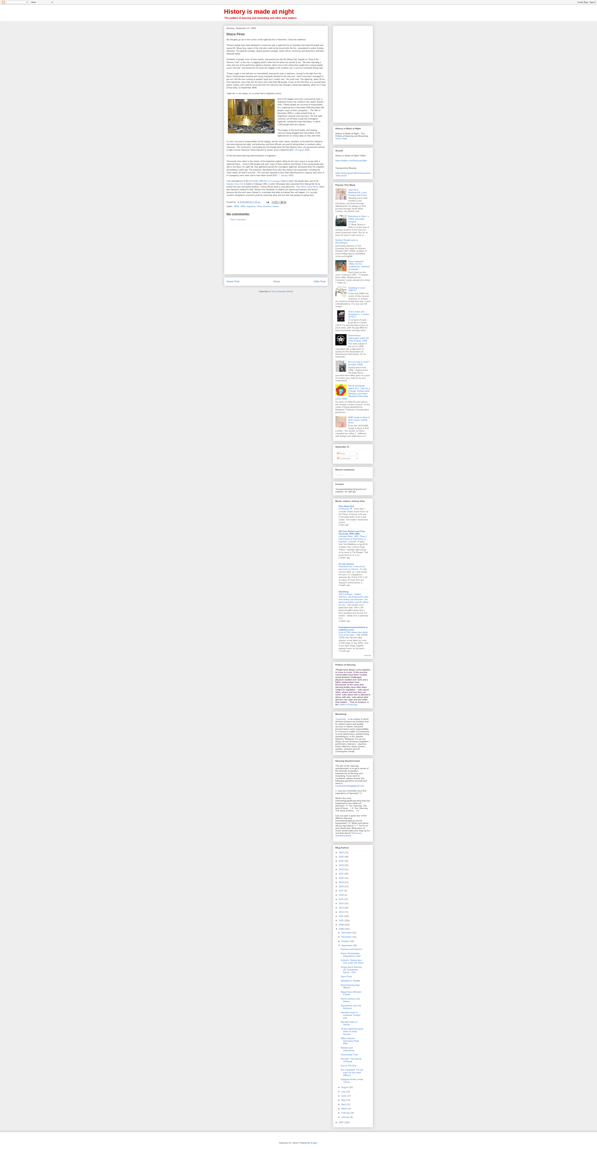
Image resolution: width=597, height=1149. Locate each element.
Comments (344, 458)
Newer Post (233, 281)
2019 (341, 882)
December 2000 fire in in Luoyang (264, 181)
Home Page (341, 138)
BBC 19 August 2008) (300, 150)
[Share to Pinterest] (285, 202)
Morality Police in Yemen (349, 1023)
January (345, 1117)
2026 (341, 852)
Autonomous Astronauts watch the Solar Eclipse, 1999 (358, 338)
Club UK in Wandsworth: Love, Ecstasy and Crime (357, 192)
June (344, 1096)
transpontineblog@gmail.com (349, 786)
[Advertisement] (276, 250)
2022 (341, 869)
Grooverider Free (349, 1054)
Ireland (276, 206)
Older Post (319, 281)
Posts (342, 453)
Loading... (340, 474)
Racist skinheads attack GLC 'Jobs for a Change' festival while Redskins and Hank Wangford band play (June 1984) (352, 392)
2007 (341, 1122)
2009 (341, 924)
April (343, 1104)
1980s (236, 206)
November (346, 937)
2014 (341, 903)
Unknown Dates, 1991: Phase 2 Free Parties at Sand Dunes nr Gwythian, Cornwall (353, 539)
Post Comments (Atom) (282, 291)
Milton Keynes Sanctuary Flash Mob (350, 1041)
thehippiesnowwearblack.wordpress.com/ (353, 628)
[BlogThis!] (276, 202)
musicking (341, 719)
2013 (341, 907)
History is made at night (259, 11)
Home (276, 281)
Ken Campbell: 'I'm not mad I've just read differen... (352, 1072)
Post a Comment (238, 219)
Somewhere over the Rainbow (351, 1006)
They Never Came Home (307, 187)
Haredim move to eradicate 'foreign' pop (351, 1015)
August (345, 1087)
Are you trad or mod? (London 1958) (358, 363)
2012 (341, 912)
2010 (341, 920)
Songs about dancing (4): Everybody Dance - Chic (351, 970)
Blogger (314, 1143)
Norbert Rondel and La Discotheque (346, 241)
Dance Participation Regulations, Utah (351, 954)
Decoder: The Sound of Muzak (351, 1060)
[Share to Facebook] (282, 202)
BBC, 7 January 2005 (283, 175)
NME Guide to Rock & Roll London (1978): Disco (359, 420)
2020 (341, 878)
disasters (267, 206)
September (347, 945)
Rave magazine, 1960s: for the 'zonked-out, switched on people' (359, 265)
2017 (341, 890)
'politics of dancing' (348, 704)
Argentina (251, 206)
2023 (341, 865)
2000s (243, 206)
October (345, 941)
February (346, 1113)
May (343, 1100)
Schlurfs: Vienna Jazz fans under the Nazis (352, 961)
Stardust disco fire (235, 184)
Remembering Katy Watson (350, 986)
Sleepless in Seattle (350, 980)
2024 (341, 861)
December (346, 932)
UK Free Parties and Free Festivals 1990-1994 (352, 532)
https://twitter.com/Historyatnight (351, 160)
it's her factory (346, 564)
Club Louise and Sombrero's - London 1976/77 (358, 314)
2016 (341, 895)
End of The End (348, 1065)
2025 (341, 856)
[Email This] (273, 202)
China (259, 206)
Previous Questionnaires (348, 834)
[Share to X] (279, 202)
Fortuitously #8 (346, 509)
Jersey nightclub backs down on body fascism (352, 1031)
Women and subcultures (347, 1049)
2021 (341, 873)
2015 (341, 899)
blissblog (344, 591)
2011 (341, 916)
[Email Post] (267, 202)
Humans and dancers (351, 949)
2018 (341, 886)
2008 (341, 929)
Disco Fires (346, 976)
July (343, 1091)
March (344, 1108)
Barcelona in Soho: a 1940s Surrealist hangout (358, 219)
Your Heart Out (346, 506)
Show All (367, 655)
